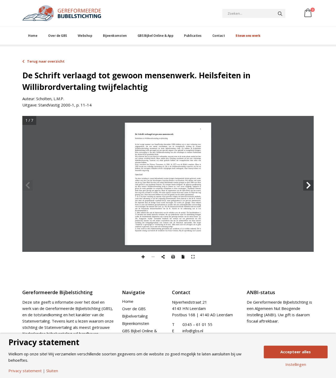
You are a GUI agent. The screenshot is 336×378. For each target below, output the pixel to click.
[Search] (280, 13)
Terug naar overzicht (46, 61)
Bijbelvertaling (135, 316)
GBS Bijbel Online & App (156, 35)
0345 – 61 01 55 (197, 324)
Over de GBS (57, 35)
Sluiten (52, 371)
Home (32, 35)
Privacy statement (25, 371)
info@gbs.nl (192, 330)
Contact (218, 35)
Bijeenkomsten (115, 35)
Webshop (85, 35)
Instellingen (295, 364)
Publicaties (193, 35)
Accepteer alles (295, 351)
